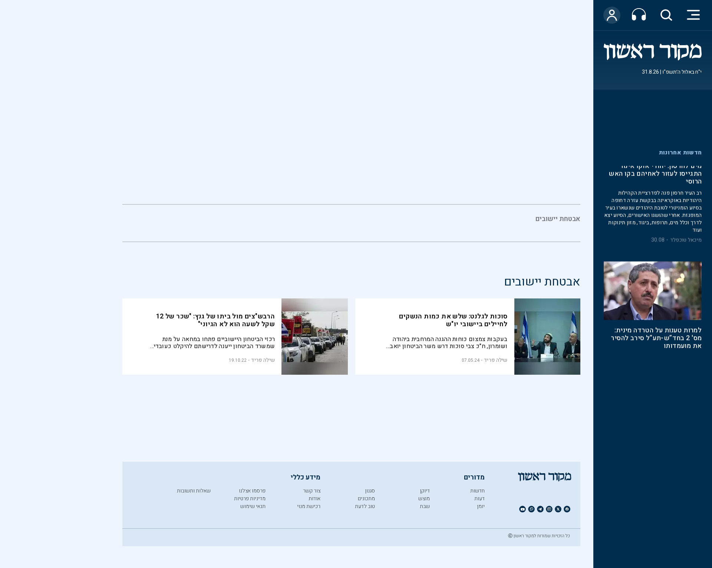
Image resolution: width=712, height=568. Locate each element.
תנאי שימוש (253, 506)
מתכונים (366, 498)
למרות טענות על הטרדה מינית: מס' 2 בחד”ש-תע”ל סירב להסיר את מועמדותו (656, 253)
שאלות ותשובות (194, 491)
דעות (479, 498)
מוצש (424, 498)
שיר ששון (691, 319)
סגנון (370, 491)
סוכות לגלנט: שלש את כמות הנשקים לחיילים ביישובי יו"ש (453, 320)
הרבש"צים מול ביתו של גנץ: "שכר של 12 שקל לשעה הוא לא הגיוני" (215, 320)
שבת (425, 506)
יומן (481, 506)
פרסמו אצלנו (252, 491)
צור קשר (311, 491)
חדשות (477, 491)
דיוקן (425, 491)
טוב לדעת (365, 506)
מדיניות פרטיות (250, 498)
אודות (314, 498)
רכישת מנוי (308, 506)
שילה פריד (496, 360)
